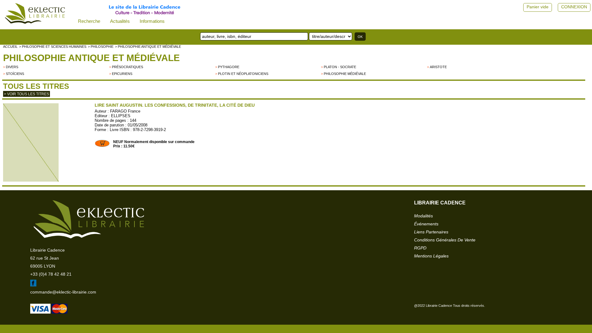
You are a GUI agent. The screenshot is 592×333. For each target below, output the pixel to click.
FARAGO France (125, 111)
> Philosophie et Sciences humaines (52, 46)
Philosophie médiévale (345, 74)
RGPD (420, 247)
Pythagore (228, 67)
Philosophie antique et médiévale (91, 58)
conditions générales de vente (444, 239)
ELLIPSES (120, 115)
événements (426, 223)
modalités (423, 215)
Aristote (438, 67)
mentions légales (431, 255)
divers (12, 67)
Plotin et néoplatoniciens (243, 74)
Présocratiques (127, 67)
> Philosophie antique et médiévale (148, 46)
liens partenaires (431, 231)
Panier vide (538, 6)
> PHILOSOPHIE (100, 46)
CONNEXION (574, 6)
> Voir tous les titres (26, 94)
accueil (10, 46)
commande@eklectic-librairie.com (63, 292)
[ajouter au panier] (102, 146)
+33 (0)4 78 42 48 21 (51, 274)
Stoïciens (15, 74)
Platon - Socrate (340, 67)
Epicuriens (122, 74)
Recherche (89, 21)
